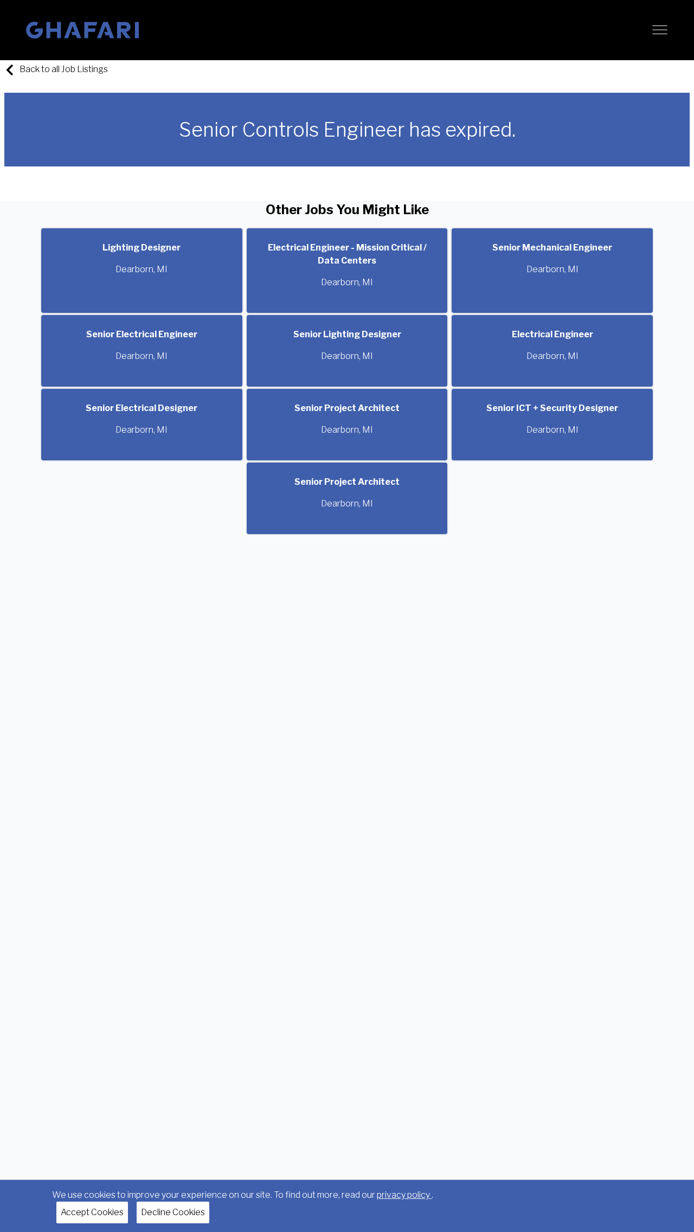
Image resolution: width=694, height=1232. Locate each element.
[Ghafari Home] (82, 30)
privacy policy (404, 1195)
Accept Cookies (92, 1212)
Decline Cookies (173, 1212)
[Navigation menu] (660, 30)
